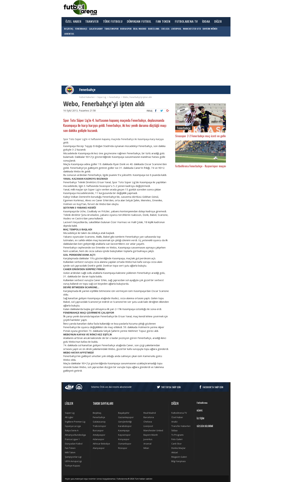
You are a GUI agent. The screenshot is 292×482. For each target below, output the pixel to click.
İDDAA (206, 22)
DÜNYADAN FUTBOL (139, 22)
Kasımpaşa (123, 430)
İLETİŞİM (200, 418)
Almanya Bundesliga (75, 434)
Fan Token (70, 448)
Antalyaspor (99, 434)
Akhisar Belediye (101, 443)
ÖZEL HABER (73, 22)
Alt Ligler (69, 417)
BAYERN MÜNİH (210, 28)
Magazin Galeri (179, 456)
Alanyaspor (99, 448)
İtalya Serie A (71, 430)
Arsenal (147, 443)
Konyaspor (123, 439)
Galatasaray (99, 421)
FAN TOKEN (163, 22)
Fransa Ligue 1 (72, 439)
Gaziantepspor (126, 417)
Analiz (174, 421)
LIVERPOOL (176, 28)
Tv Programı (177, 434)
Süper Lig (69, 412)
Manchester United (153, 430)
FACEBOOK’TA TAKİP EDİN (213, 387)
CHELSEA (165, 28)
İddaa (174, 430)
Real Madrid (149, 412)
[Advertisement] (161, 8)
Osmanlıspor (124, 443)
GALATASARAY (96, 28)
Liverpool (148, 426)
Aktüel (174, 452)
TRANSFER (92, 22)
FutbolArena (202, 402)
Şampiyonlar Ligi (73, 456)
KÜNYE (200, 410)
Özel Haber (177, 417)
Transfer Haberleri (180, 426)
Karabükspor (125, 426)
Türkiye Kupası (72, 465)
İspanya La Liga (73, 426)
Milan (146, 448)
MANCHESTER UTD (192, 28)
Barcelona (148, 417)
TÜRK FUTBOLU (112, 22)
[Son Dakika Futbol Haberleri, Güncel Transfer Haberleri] (80, 7)
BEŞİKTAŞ (68, 28)
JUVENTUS (69, 33)
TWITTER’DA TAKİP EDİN (171, 387)
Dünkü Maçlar (178, 448)
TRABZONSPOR (111, 28)
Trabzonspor (99, 426)
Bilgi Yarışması (178, 461)
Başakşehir (123, 412)
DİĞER (218, 22)
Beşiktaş (97, 412)
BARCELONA (153, 28)
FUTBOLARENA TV (186, 22)
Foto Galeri (176, 439)
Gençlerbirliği (125, 421)
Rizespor (122, 448)
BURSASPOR (125, 28)
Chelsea (147, 421)
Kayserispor (124, 434)
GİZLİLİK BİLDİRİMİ (205, 426)
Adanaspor (98, 439)
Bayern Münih (150, 434)
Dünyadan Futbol (73, 443)
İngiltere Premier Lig (75, 421)
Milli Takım (70, 452)
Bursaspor (98, 430)
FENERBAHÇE (81, 28)
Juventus (147, 439)
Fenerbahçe (87, 89)
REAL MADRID (139, 28)
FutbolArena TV (179, 412)
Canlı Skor (176, 443)
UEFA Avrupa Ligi (73, 461)
